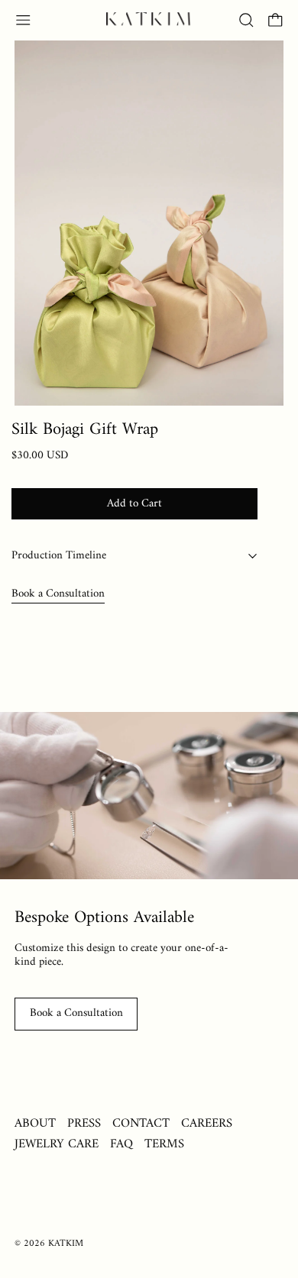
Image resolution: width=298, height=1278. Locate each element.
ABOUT (35, 1123)
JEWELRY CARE (57, 1144)
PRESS (84, 1123)
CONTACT (141, 1123)
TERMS (164, 1144)
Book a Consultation (58, 594)
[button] (246, 20)
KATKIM (65, 1243)
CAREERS (206, 1123)
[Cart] (275, 20)
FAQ (121, 1144)
